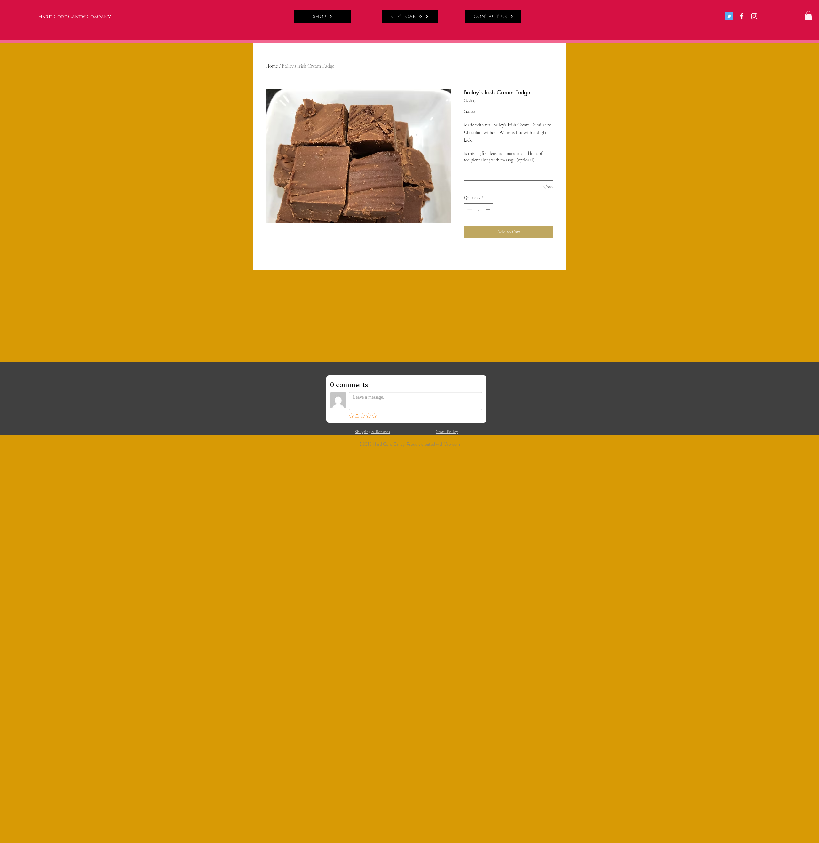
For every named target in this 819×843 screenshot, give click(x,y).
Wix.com (452, 444)
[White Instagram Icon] (754, 16)
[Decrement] (469, 209)
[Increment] (488, 209)
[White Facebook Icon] (742, 16)
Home (272, 66)
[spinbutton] (478, 209)
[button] (808, 15)
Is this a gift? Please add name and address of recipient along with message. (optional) (503, 157)
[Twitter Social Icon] (729, 16)
